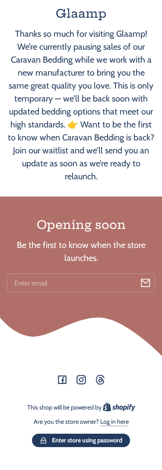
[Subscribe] (145, 282)
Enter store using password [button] (87, 440)
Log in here (114, 422)
